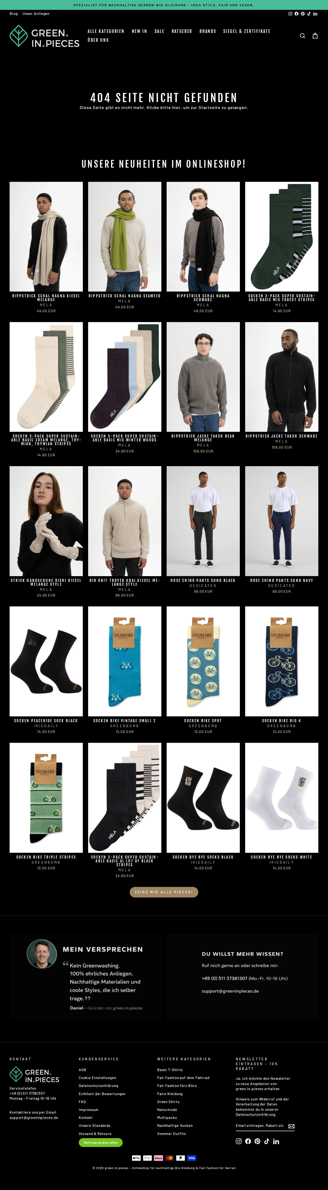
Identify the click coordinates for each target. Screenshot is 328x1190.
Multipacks (167, 1117)
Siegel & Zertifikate (246, 31)
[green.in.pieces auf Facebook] (248, 1141)
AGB (82, 1070)
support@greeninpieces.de (34, 1117)
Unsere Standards (94, 1125)
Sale (159, 31)
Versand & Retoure (95, 1133)
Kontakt (86, 1117)
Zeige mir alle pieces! (164, 892)
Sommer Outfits (171, 1133)
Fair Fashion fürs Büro (177, 1085)
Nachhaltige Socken (175, 1125)
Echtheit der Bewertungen (102, 1094)
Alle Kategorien (106, 31)
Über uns (98, 40)
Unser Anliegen (36, 13)
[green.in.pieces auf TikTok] (267, 1141)
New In (139, 31)
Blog (14, 13)
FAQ (82, 1101)
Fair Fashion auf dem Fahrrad (183, 1077)
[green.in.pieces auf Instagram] (239, 1141)
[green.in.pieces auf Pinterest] (257, 1141)
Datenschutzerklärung (98, 1085)
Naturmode (167, 1109)
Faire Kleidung (170, 1094)
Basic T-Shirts (170, 1070)
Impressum (89, 1109)
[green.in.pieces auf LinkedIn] (276, 1141)
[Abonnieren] (291, 1126)
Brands (208, 31)
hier (176, 107)
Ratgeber (182, 31)
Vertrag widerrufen (101, 1142)
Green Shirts (168, 1101)
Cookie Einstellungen (97, 1077)
